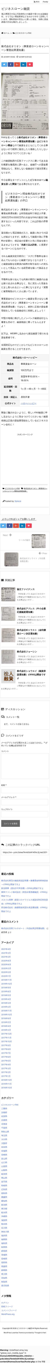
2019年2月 (6, 1007)
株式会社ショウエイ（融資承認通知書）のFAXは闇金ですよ (31, 674)
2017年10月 (6, 1041)
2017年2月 (6, 1072)
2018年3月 (6, 1030)
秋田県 (4, 1247)
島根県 (4, 1185)
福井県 (4, 1235)
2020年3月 (6, 968)
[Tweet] (4, 64)
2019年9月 (6, 987)
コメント (5, 751)
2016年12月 (6, 1080)
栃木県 (4, 1212)
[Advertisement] (24, 456)
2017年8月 (6, 1049)
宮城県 (4, 1151)
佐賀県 (4, 1116)
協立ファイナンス (26, 589)
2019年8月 (6, 991)
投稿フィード (7, 1306)
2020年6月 (6, 964)
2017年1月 (6, 1076)
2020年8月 (6, 960)
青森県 (4, 1266)
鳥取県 (4, 1282)
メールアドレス (8, 797)
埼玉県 (4, 1135)
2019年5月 (6, 995)
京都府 (4, 1112)
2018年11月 (6, 1010)
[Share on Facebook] (11, 64)
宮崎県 (4, 1155)
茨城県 (4, 1255)
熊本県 (4, 1224)
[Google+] (17, 64)
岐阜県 (4, 1174)
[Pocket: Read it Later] (30, 64)
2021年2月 (6, 957)
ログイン (5, 1302)
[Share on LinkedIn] (23, 64)
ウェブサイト (7, 809)
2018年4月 (6, 1026)
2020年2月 (6, 972)
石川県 (4, 1228)
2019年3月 (6, 1003)
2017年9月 (6, 1045)
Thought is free (40, 1333)
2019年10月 (6, 984)
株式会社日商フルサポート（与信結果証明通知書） (23, 928)
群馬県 (4, 1251)
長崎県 (4, 1258)
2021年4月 (6, 949)
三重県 (4, 1108)
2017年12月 (6, 1034)
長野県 (4, 1262)
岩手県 (4, 1181)
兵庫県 (4, 1120)
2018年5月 (6, 1022)
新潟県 (4, 1205)
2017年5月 (6, 1061)
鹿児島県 (5, 1285)
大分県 (4, 1139)
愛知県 (4, 1201)
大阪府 (4, 1143)
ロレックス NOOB (27, 1338)
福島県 (4, 1243)
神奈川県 (5, 1231)
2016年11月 (6, 1084)
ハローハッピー (28, 403)
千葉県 (4, 1128)
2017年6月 (6, 1057)
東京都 (4, 1208)
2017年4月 (6, 1064)
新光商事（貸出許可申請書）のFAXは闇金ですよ (22, 888)
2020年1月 (6, 976)
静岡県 (4, 1270)
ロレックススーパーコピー (10, 1338)
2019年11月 (6, 980)
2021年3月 (6, 953)
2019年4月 (6, 999)
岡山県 (4, 1178)
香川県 (4, 1274)
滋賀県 (4, 1220)
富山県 (4, 1158)
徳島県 (4, 1193)
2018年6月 (6, 1018)
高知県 (4, 1278)
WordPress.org (8, 1314)
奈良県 (4, 1147)
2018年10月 (6, 1014)
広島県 (4, 1189)
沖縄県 (4, 1216)
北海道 (4, 1124)
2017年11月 (6, 1037)
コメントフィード (9, 1310)
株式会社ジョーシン (27, 651)
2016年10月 (6, 1087)
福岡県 (4, 1239)
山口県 (4, 1162)
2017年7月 (6, 1053)
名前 (4, 785)
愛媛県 (4, 1197)
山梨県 (4, 1170)
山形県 (4, 1166)
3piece (17, 501)
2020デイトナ (27, 1340)
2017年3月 (6, 1068)
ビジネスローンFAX (12, 488)
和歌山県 (5, 1131)
